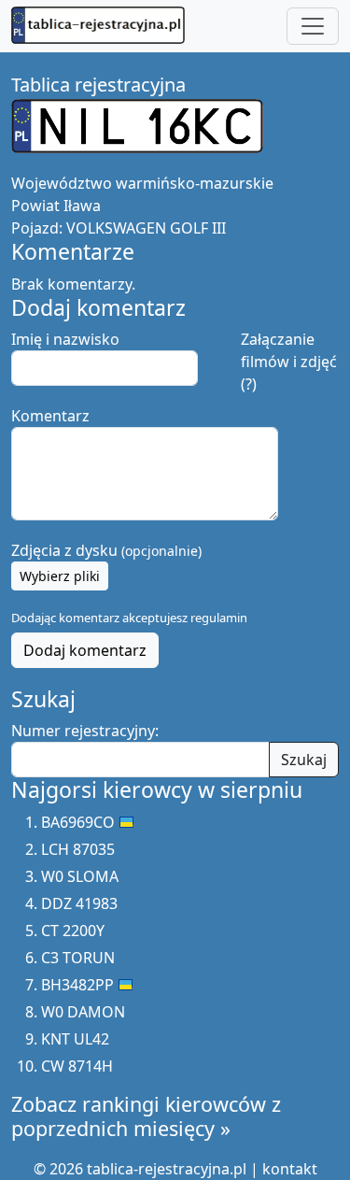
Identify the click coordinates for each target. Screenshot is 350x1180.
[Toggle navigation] (313, 26)
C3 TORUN (78, 957)
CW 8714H (77, 1066)
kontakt (289, 1169)
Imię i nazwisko (65, 339)
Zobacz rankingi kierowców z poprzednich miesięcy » (146, 1116)
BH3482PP (77, 984)
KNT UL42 (75, 1039)
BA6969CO (78, 822)
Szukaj (304, 759)
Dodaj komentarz (85, 650)
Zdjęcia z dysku (106, 550)
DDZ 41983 (79, 903)
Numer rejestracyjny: (85, 730)
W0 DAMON (83, 1012)
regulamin (218, 617)
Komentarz (50, 415)
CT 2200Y (73, 930)
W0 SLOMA (80, 876)
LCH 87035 (78, 849)
